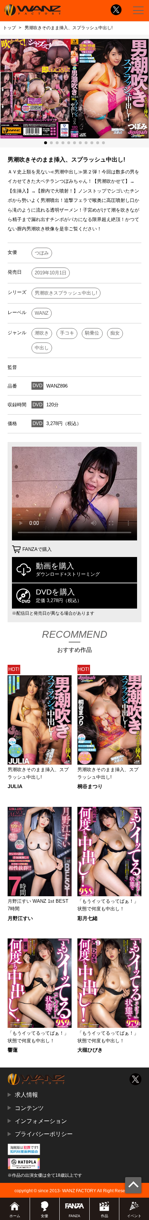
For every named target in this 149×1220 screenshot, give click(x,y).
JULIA (15, 786)
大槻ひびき (90, 1049)
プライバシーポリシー (44, 1134)
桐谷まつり (90, 786)
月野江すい (20, 918)
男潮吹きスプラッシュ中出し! (66, 293)
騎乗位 (92, 333)
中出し (42, 347)
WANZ (41, 313)
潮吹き (42, 333)
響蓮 (13, 1049)
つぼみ (42, 253)
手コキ (67, 333)
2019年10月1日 (51, 272)
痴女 (115, 333)
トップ (9, 27)
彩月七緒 (87, 918)
